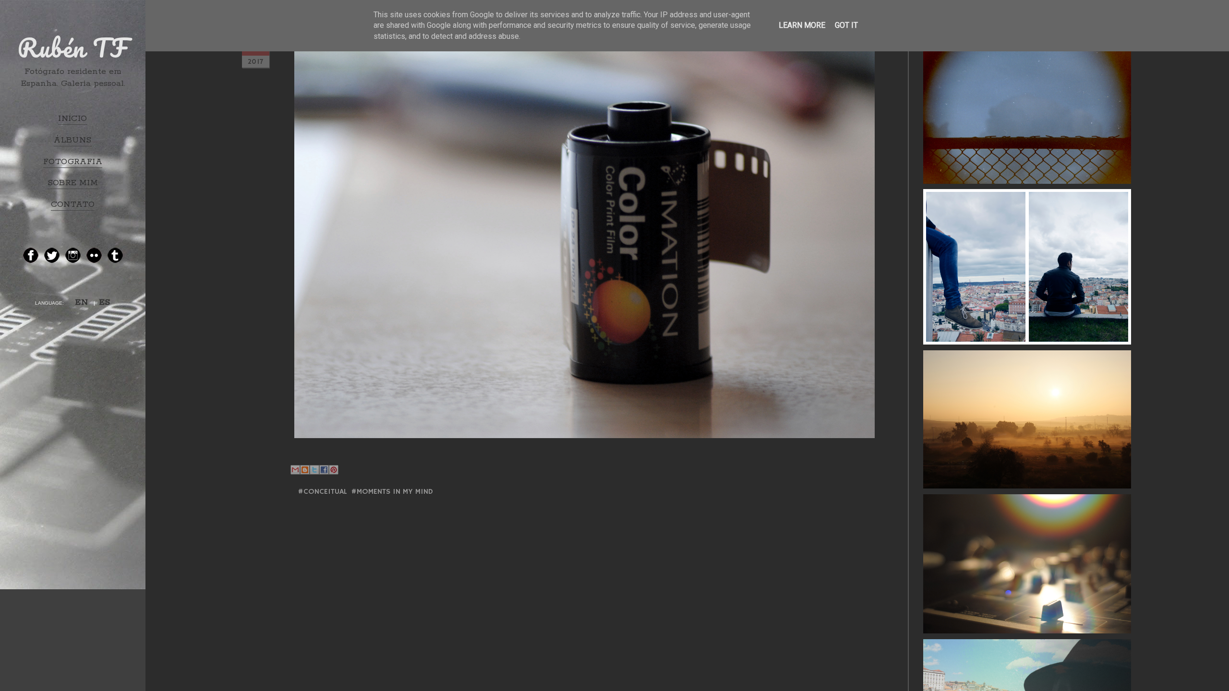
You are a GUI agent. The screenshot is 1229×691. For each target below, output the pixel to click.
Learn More (802, 25)
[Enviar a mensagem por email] (295, 470)
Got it (846, 25)
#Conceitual (322, 492)
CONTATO (73, 204)
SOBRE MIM (73, 183)
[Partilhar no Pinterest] (333, 470)
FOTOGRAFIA (72, 161)
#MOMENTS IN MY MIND (392, 492)
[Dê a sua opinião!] (305, 470)
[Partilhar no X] (314, 470)
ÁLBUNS (72, 140)
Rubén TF (72, 47)
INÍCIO (72, 118)
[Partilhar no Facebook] (324, 470)
